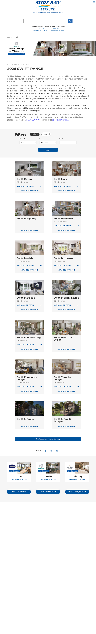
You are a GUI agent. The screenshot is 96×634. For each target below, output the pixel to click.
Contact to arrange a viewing (48, 439)
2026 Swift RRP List (48, 492)
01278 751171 (40, 28)
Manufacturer (25, 139)
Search (70, 21)
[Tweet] (51, 451)
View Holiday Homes (18, 479)
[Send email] (57, 451)
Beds (61, 139)
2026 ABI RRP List (19, 492)
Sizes (41, 139)
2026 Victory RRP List (77, 492)
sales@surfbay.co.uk (61, 120)
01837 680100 (58, 28)
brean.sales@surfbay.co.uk (40, 30)
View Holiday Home (29, 191)
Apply (48, 150)
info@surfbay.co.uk (57, 30)
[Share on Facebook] (46, 451)
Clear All (46, 134)
